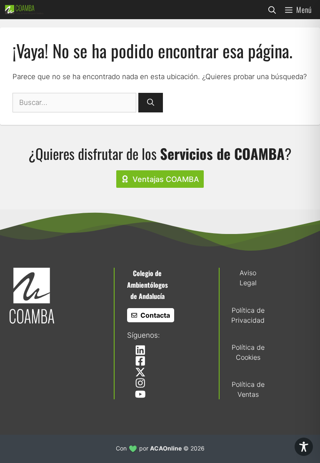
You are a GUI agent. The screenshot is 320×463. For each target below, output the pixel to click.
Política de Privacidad (248, 315)
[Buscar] (150, 103)
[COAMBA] (24, 9)
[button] (272, 9)
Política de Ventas (248, 389)
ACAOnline (166, 448)
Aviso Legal (248, 278)
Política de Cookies (248, 352)
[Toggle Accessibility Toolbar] (304, 447)
